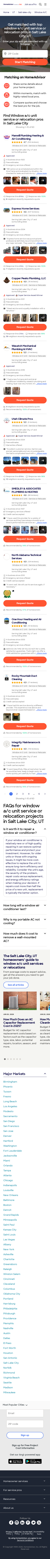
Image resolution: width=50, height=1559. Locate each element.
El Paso (7, 1343)
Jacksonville (10, 1155)
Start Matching (25, 62)
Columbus (9, 1288)
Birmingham (10, 1081)
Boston (7, 1205)
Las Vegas (9, 1239)
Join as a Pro (31, 4)
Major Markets (14, 1074)
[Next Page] (45, 794)
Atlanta (7, 1175)
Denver (7, 1136)
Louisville (8, 1190)
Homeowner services (15, 1481)
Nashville (8, 1328)
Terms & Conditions (25, 1540)
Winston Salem (11, 1274)
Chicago (8, 1180)
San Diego (9, 1121)
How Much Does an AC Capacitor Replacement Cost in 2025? (19, 1023)
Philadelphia (10, 1308)
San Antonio (10, 1358)
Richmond (9, 1372)
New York (8, 1249)
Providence (9, 1318)
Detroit (7, 1210)
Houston (8, 1353)
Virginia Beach (11, 1377)
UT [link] (13, 12)
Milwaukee (9, 1392)
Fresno (7, 1096)
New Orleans (10, 1195)
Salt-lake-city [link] (24, 12)
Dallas (6, 1338)
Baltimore (8, 1200)
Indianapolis (10, 1185)
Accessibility (39, 1533)
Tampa (7, 1170)
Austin (6, 1333)
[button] (7, 180)
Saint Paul (8, 1224)
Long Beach (10, 1101)
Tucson (7, 1091)
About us (8, 1508)
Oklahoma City (11, 1293)
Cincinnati (9, 1279)
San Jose (8, 1131)
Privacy (9, 1533)
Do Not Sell (27, 1533)
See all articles (16, 984)
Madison (8, 1387)
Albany (7, 1244)
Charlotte (8, 1259)
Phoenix (7, 1086)
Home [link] (6, 12)
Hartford (8, 1141)
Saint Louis (9, 1234)
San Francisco (11, 1126)
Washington (10, 1145)
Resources (9, 1499)
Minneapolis (10, 1219)
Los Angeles (10, 1106)
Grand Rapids (11, 1214)
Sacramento (10, 1116)
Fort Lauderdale (12, 1150)
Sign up (25, 1435)
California (17, 1533)
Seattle (7, 1382)
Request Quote (25, 189)
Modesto (8, 1111)
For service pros (12, 1490)
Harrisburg (9, 1303)
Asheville (8, 1254)
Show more (42, 173)
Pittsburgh (9, 1313)
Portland (8, 1298)
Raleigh (7, 1269)
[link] (25, 143)
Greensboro (10, 1264)
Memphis (8, 1323)
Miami (6, 1160)
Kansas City (9, 1229)
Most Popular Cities (13, 1405)
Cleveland (9, 1284)
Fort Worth (9, 1348)
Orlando (8, 1165)
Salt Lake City (11, 1362)
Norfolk (7, 1367)
